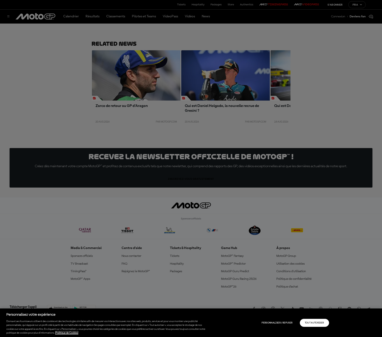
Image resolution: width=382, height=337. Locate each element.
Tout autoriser (314, 323)
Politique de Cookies (67, 333)
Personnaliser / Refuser (277, 323)
